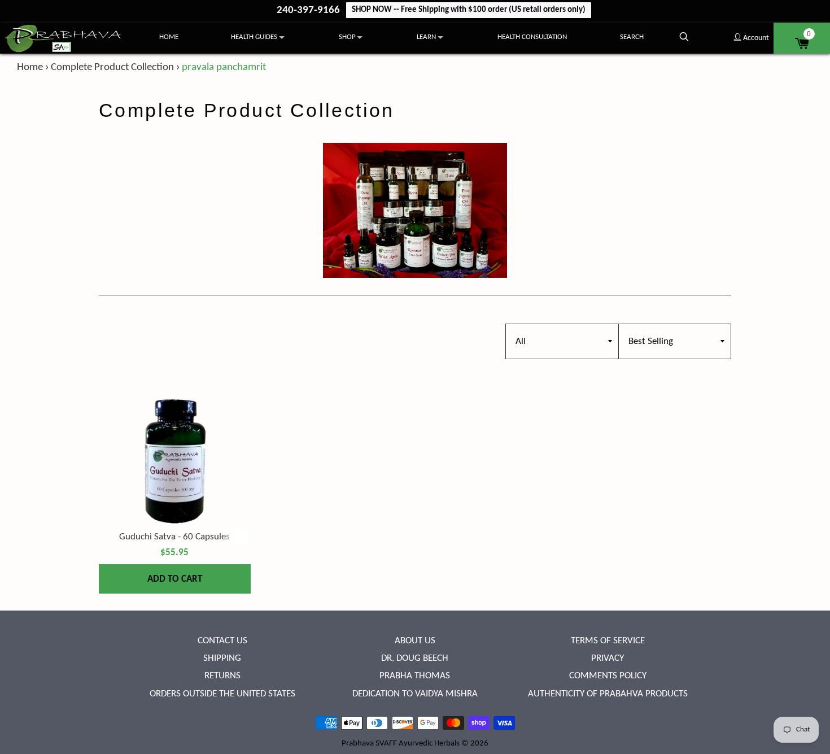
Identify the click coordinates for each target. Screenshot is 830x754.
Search (632, 37)
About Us (415, 641)
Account (755, 38)
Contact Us (222, 641)
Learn (426, 37)
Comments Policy (607, 676)
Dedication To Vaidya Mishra (415, 694)
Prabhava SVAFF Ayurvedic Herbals (401, 743)
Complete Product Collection (112, 67)
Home (168, 37)
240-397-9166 (309, 10)
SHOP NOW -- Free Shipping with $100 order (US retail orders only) (469, 10)
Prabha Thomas (414, 676)
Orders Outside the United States (222, 694)
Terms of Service (608, 641)
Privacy (607, 658)
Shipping (222, 658)
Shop (347, 37)
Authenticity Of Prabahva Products (608, 694)
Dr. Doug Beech (414, 658)
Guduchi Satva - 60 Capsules (174, 537)
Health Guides (254, 37)
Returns (222, 676)
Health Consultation (532, 37)
